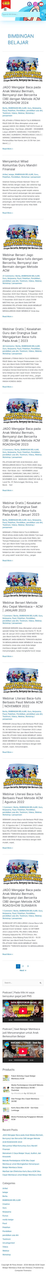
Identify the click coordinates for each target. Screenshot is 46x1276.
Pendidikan (20, 111)
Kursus (5, 1216)
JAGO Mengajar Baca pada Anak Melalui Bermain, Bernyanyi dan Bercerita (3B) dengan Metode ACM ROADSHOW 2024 (22, 95)
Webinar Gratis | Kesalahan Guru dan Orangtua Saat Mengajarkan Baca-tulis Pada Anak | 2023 (22, 334)
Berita (5, 108)
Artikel (5, 174)
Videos (14, 113)
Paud (5, 111)
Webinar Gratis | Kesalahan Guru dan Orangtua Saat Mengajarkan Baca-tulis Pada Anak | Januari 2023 (22, 508)
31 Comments (8, 276)
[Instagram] (35, 4)
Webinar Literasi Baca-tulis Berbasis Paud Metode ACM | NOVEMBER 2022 (23, 702)
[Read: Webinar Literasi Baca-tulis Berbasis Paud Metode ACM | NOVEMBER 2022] (23, 680)
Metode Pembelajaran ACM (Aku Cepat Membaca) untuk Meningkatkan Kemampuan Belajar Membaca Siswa (21, 1164)
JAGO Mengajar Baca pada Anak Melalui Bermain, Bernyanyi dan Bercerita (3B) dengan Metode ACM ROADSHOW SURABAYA (22, 897)
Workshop (30, 113)
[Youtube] (41, 4)
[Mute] (36, 1020)
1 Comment (7, 616)
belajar (11, 174)
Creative (6, 1204)
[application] (23, 1011)
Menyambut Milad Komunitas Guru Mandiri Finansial (20, 165)
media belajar (8, 1220)
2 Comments (8, 450)
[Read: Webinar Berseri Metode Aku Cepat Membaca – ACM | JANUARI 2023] (23, 585)
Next (23, 970)
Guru (29, 108)
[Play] (6, 1020)
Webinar (21, 113)
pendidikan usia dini (34, 111)
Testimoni (6, 113)
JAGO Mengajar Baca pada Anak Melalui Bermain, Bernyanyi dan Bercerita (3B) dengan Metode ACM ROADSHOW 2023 (22, 436)
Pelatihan (11, 111)
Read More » (8, 148)
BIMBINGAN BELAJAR (17, 108)
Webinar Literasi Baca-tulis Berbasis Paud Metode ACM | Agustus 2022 (23, 798)
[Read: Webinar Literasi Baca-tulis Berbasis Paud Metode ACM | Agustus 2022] (23, 776)
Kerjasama (36, 108)
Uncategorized (9, 1243)
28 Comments (8, 346)
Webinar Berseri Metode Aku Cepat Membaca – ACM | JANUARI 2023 (23, 606)
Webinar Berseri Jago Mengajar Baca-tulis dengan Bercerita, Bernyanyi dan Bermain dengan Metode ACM (23, 262)
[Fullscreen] (40, 1020)
